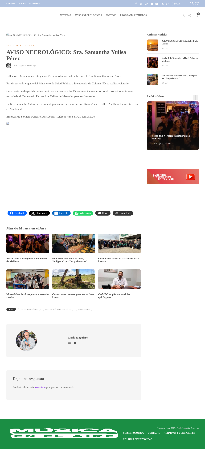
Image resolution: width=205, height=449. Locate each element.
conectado (40, 387)
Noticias (65, 15)
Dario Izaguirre (19, 65)
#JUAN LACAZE (84, 309)
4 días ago (156, 143)
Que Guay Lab (193, 428)
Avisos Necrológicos (88, 15)
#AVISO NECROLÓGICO (29, 309)
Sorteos (111, 15)
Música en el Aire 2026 (166, 428)
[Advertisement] (73, 175)
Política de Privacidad (137, 439)
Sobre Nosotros (133, 433)
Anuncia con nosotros (29, 3)
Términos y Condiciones (179, 433)
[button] (173, 176)
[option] (173, 62)
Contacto (10, 3)
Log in (177, 4)
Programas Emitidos (133, 15)
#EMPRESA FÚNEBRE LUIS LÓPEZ (58, 309)
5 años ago (31, 65)
